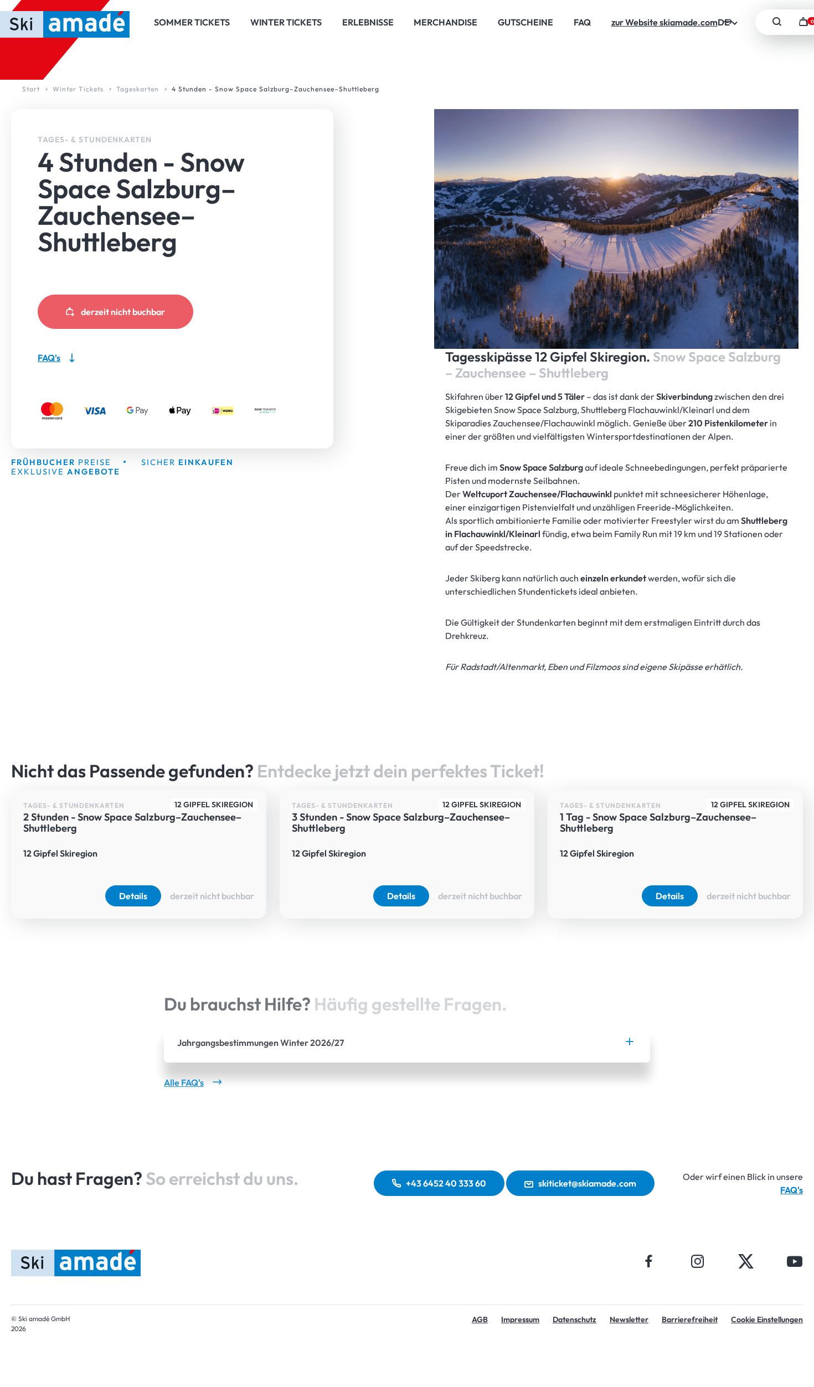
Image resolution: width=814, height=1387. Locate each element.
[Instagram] (697, 1261)
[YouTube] (795, 1261)
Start (31, 89)
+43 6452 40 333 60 (446, 1183)
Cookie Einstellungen (767, 1319)
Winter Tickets (286, 22)
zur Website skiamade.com (664, 22)
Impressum (520, 1319)
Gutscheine (525, 22)
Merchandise (445, 22)
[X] (746, 1261)
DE (724, 22)
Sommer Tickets (192, 22)
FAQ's (791, 1189)
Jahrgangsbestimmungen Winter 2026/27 (260, 1042)
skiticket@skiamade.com (587, 1183)
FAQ (582, 22)
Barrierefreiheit (690, 1319)
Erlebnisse (368, 22)
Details (133, 895)
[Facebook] (649, 1261)
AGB (480, 1319)
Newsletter (629, 1319)
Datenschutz (574, 1319)
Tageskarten (137, 89)
